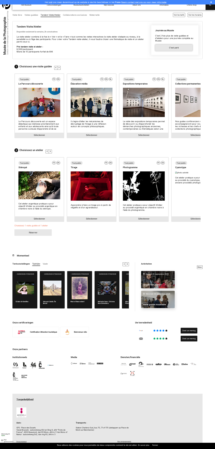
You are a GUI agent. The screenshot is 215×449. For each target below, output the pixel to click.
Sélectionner (39, 135)
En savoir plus (143, 445)
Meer (200, 267)
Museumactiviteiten (81, 5)
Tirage (74, 167)
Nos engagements (124, 441)
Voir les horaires (195, 15)
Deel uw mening (189, 330)
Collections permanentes (188, 84)
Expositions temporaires (135, 84)
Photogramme (130, 167)
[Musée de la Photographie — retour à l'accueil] (6, 5)
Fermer (155, 445)
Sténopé (22, 167)
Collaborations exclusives (75, 15)
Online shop (192, 5)
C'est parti (174, 47)
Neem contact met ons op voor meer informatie (143, 2)
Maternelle (94, 15)
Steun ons (137, 5)
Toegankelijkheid (24, 399)
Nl (210, 5)
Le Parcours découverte (30, 84)
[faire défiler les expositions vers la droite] (58, 68)
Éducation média (79, 84)
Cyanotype (180, 167)
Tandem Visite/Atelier (50, 15)
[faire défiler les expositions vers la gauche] (55, 68)
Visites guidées (31, 15)
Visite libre (17, 15)
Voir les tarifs (179, 15)
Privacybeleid (21, 442)
